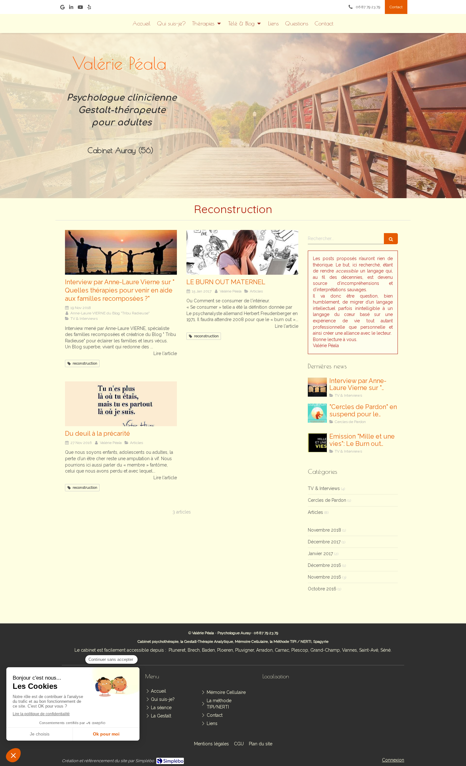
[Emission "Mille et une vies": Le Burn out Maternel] (317, 442)
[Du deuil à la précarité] (121, 403)
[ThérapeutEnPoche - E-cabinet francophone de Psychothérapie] (335, 108)
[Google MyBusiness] (62, 8)
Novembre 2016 (324, 577)
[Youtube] (80, 8)
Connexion (393, 760)
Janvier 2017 (320, 553)
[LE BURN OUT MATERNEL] (242, 252)
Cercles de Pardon (327, 500)
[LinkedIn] (71, 8)
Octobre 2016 (322, 588)
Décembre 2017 (324, 541)
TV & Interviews (324, 488)
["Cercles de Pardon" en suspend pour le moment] (317, 413)
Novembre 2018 (324, 530)
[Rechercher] (391, 238)
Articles (315, 512)
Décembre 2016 (324, 565)
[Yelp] (89, 8)
